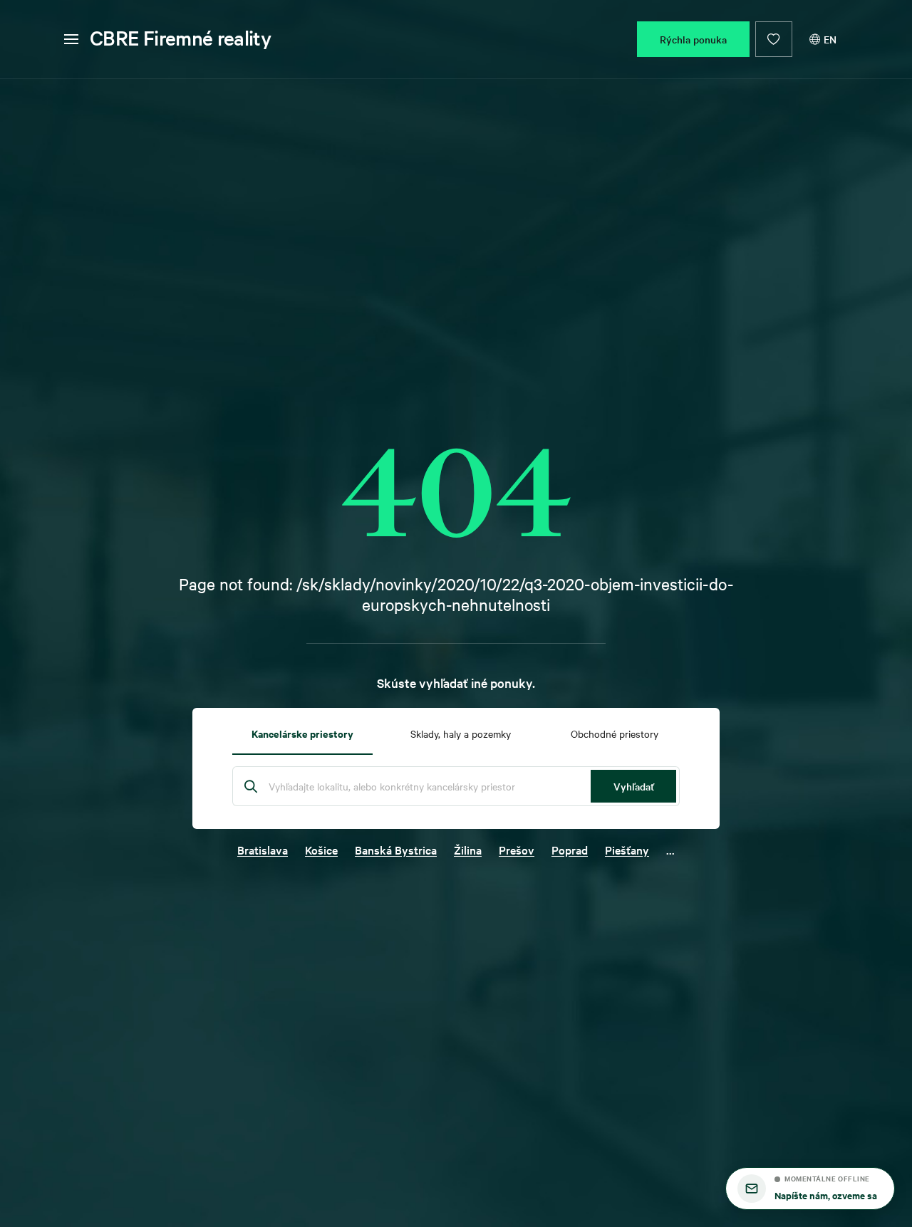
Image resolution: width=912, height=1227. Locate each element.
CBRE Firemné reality (180, 38)
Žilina (468, 849)
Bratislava (262, 849)
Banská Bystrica (396, 849)
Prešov (516, 849)
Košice (321, 849)
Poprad (569, 849)
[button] (810, 1188)
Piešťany (627, 849)
